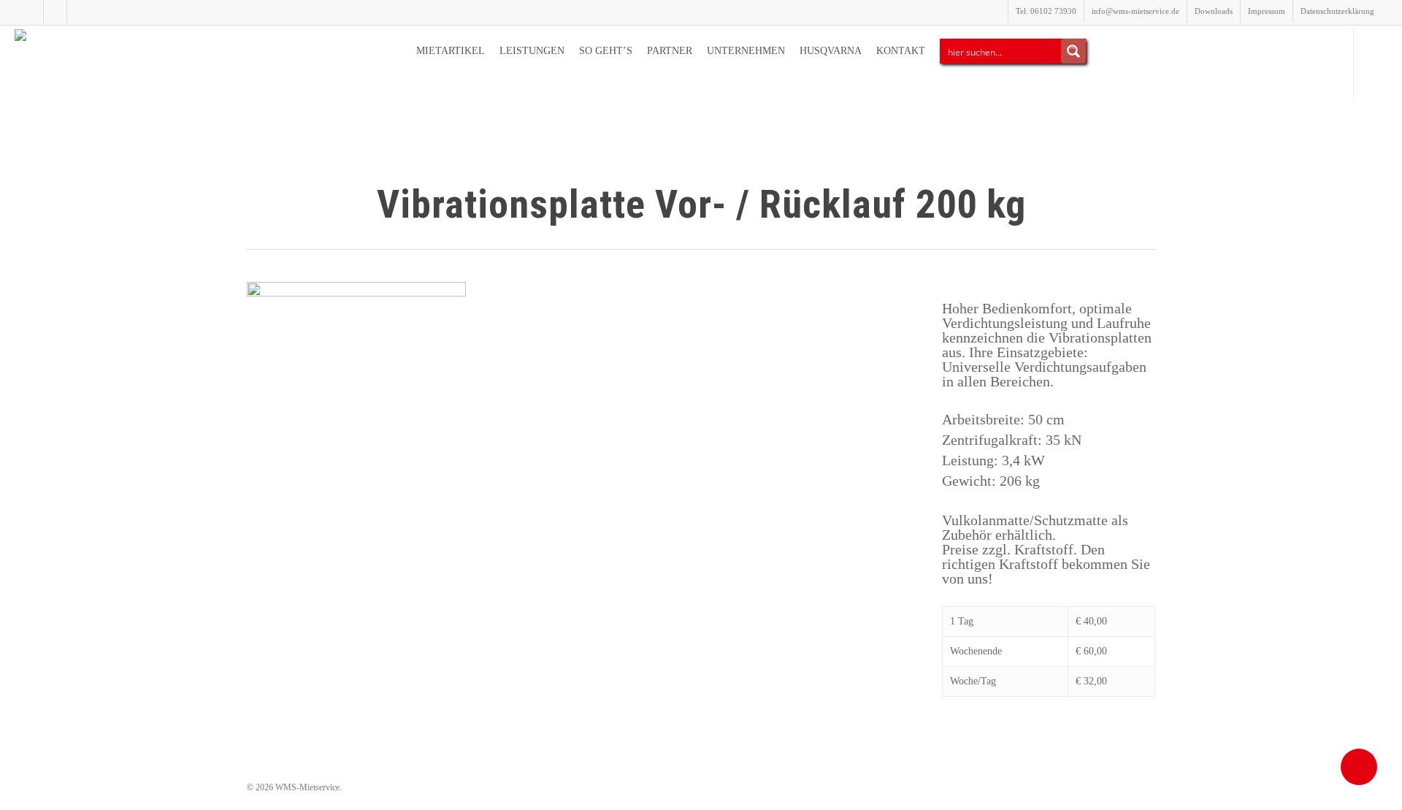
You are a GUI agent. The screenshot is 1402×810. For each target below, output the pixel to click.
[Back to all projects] (255, 207)
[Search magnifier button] (1073, 51)
